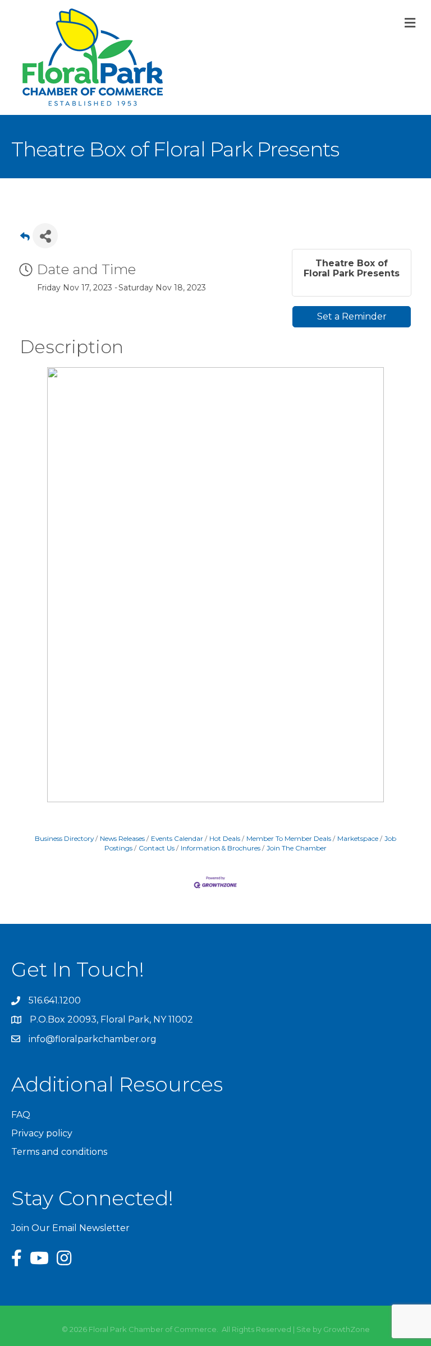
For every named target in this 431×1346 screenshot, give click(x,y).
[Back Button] (25, 239)
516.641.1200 (55, 1000)
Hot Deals (224, 838)
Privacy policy (41, 1133)
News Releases (122, 838)
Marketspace (357, 838)
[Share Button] (45, 235)
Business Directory (64, 838)
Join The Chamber (297, 848)
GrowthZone (346, 1329)
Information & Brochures (220, 848)
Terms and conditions (59, 1151)
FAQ (20, 1114)
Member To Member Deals (288, 838)
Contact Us (157, 848)
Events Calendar (177, 838)
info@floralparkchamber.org (93, 1039)
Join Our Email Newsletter (70, 1228)
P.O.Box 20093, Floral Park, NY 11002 (111, 1019)
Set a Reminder (352, 316)
